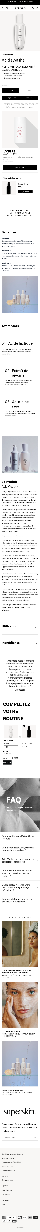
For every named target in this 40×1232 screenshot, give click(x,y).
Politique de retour (8, 1170)
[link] (9, 188)
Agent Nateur (7, 55)
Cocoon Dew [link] (23, 184)
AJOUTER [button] (25, 192)
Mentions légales (8, 1158)
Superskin (22, 1227)
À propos (5, 1176)
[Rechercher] (7, 8)
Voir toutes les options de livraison (21, 107)
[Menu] (2, 7)
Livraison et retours (8, 1166)
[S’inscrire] (35, 1137)
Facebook (5, 1204)
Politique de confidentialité (11, 1162)
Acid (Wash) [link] (8, 740)
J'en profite (20, 167)
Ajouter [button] (7, 762)
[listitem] (20, 950)
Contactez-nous (7, 1180)
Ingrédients (11, 642)
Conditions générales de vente (12, 1154)
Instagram (5, 1200)
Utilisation (10, 626)
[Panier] (37, 8)
